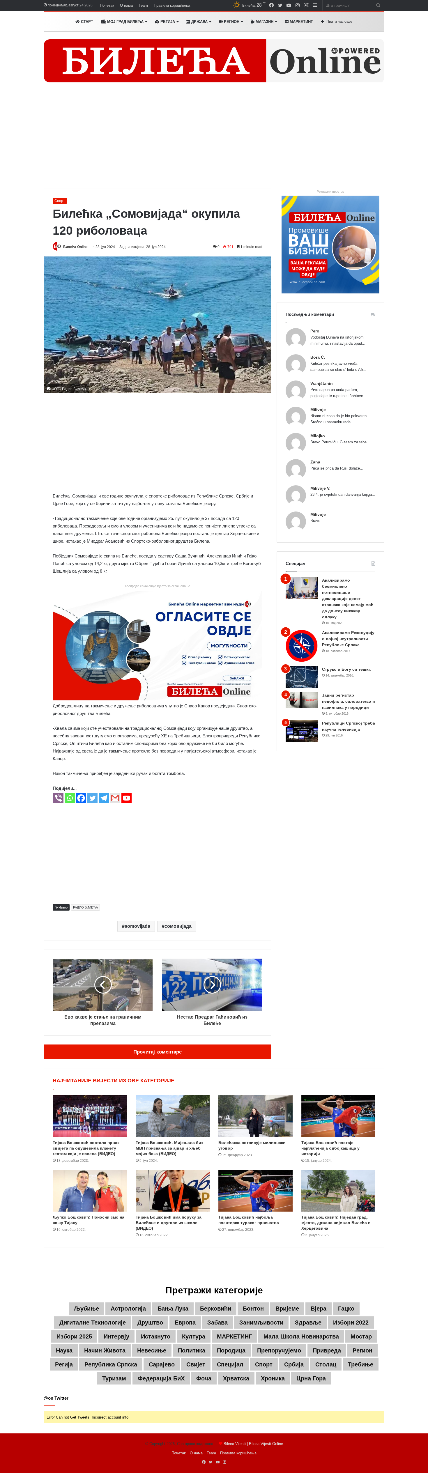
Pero (314, 331)
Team (143, 5)
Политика (191, 1350)
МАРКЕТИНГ (301, 22)
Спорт (59, 201)
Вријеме (287, 1308)
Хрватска (236, 1378)
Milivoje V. (320, 488)
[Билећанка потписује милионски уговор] (255, 1116)
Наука (64, 1350)
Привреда (327, 1350)
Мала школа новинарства (301, 1336)
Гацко (346, 1308)
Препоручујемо (279, 1350)
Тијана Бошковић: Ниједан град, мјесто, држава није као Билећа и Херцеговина (336, 1223)
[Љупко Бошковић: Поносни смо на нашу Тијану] (90, 1191)
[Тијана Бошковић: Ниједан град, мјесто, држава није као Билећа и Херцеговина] (338, 1191)
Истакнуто (155, 1336)
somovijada (137, 926)
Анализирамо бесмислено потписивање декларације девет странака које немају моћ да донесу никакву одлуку (348, 598)
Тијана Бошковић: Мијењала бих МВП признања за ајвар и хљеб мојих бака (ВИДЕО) (170, 1148)
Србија (294, 1364)
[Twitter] (92, 798)
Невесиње (151, 1350)
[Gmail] (115, 798)
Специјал (230, 1364)
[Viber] (58, 798)
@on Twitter (56, 1398)
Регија (64, 1364)
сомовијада (178, 926)
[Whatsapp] (70, 798)
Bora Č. (317, 357)
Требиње (360, 1364)
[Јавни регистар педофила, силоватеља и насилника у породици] (302, 700)
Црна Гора (311, 1378)
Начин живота (104, 1350)
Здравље (308, 1322)
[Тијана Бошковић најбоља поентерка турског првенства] (255, 1191)
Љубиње (86, 1308)
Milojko (317, 435)
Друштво (150, 1322)
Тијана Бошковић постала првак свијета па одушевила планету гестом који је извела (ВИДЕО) (86, 1148)
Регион (231, 22)
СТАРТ (86, 22)
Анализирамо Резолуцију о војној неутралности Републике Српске (348, 638)
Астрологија (128, 1308)
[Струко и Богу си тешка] (302, 677)
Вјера (318, 1308)
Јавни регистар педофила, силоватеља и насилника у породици (348, 701)
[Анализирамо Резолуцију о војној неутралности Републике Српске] (302, 646)
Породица (231, 1350)
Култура (193, 1336)
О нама (126, 5)
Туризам (114, 1378)
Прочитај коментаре (157, 1052)
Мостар (361, 1336)
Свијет (195, 1364)
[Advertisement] (214, 139)
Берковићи (215, 1308)
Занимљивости (261, 1322)
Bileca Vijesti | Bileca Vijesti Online (253, 1444)
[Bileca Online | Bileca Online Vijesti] (214, 60)
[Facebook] (81, 798)
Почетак (107, 5)
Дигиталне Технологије (92, 1322)
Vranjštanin (321, 383)
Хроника (273, 1378)
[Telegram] (104, 798)
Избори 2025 (74, 1336)
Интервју (116, 1336)
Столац (325, 1364)
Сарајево (162, 1364)
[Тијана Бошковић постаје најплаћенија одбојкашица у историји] (338, 1116)
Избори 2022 (351, 1322)
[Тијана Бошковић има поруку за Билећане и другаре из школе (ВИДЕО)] (173, 1191)
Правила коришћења (172, 5)
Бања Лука (173, 1308)
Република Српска (110, 1364)
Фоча (203, 1378)
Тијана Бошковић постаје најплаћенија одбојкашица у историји (330, 1148)
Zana (315, 462)
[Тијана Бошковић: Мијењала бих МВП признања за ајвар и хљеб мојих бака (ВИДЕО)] (173, 1116)
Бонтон (253, 1308)
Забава (217, 1322)
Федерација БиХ (161, 1378)
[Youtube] (126, 798)
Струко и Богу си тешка (346, 669)
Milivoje (318, 409)
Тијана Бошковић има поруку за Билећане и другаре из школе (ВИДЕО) (168, 1223)
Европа (185, 1322)
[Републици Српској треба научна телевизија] (302, 731)
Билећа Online (75, 247)
